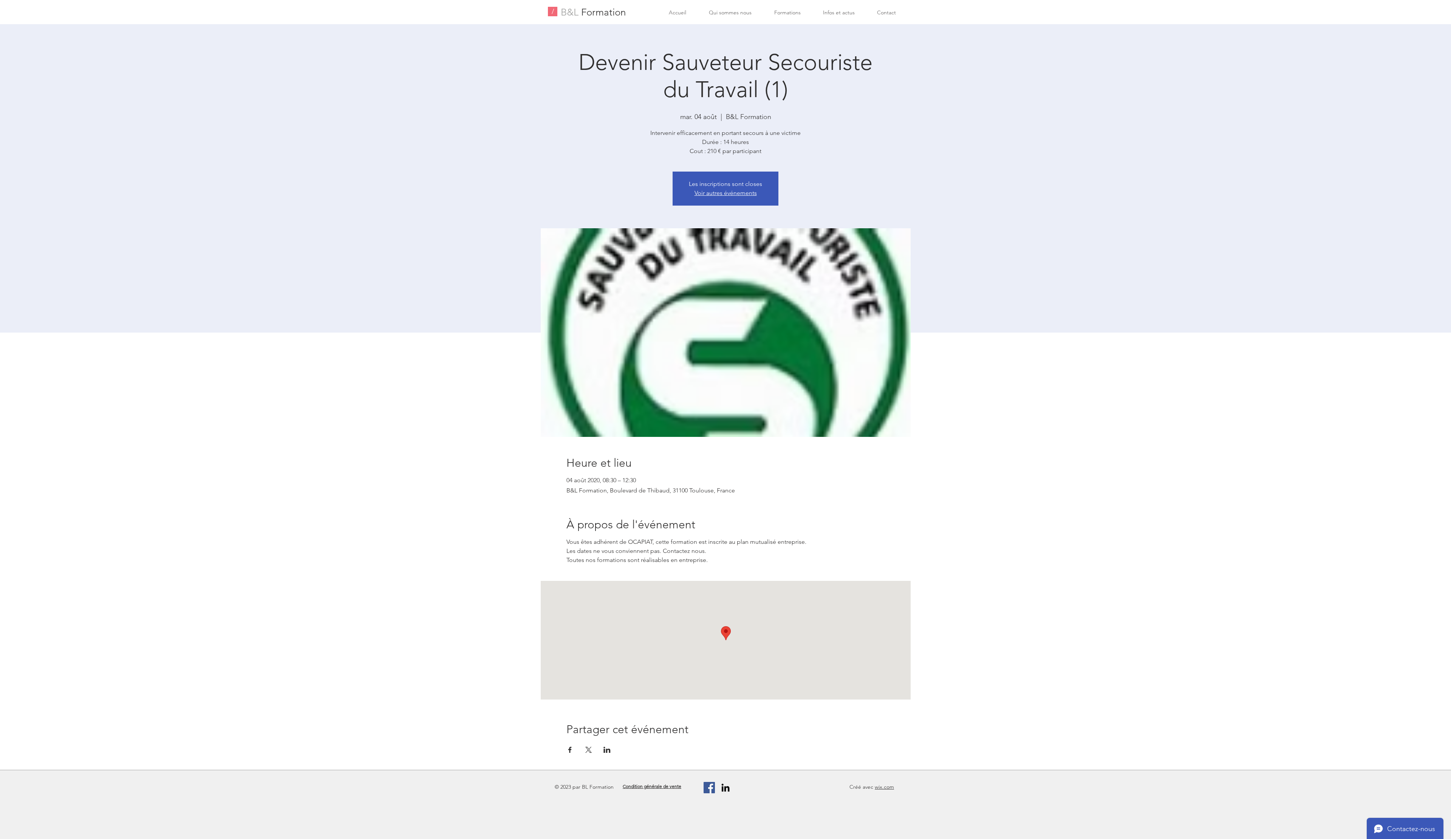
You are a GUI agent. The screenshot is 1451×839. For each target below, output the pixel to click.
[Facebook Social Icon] (709, 787)
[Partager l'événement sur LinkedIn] (607, 750)
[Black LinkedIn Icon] (725, 787)
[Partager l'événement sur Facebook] (570, 750)
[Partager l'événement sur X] (588, 750)
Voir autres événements (726, 193)
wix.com (884, 786)
